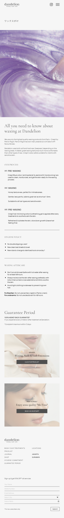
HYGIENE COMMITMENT (13, 460)
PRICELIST (8, 451)
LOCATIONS (36, 448)
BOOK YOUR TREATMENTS (14, 448)
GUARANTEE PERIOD (12, 463)
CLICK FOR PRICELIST (32, 362)
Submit (55, 509)
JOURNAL (8, 454)
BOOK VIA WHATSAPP (32, 411)
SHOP (6, 457)
